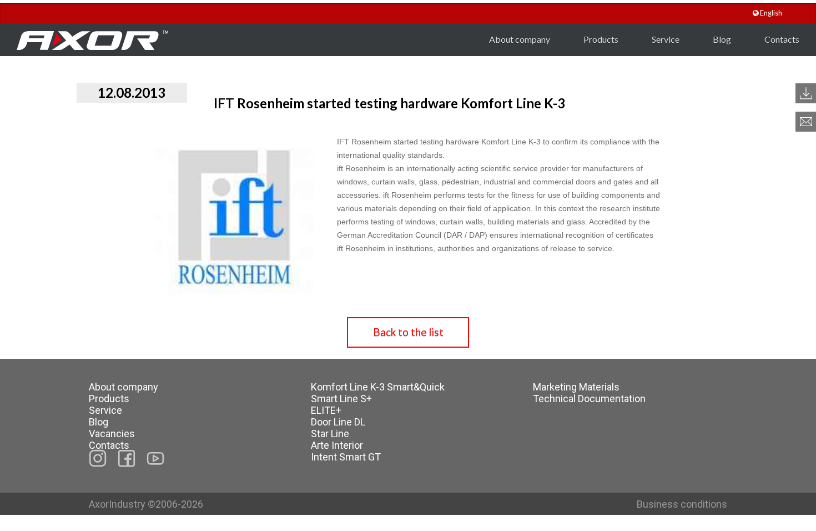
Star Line (330, 433)
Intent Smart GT (346, 457)
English (770, 13)
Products (600, 39)
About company (519, 39)
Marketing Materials (576, 387)
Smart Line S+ (341, 398)
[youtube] (155, 458)
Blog (722, 39)
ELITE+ (326, 410)
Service (665, 39)
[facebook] (126, 458)
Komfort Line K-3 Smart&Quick (378, 387)
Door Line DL (338, 422)
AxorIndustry (118, 504)
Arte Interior (337, 445)
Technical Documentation (589, 398)
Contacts (781, 39)
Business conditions (682, 504)
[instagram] (98, 458)
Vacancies (112, 433)
